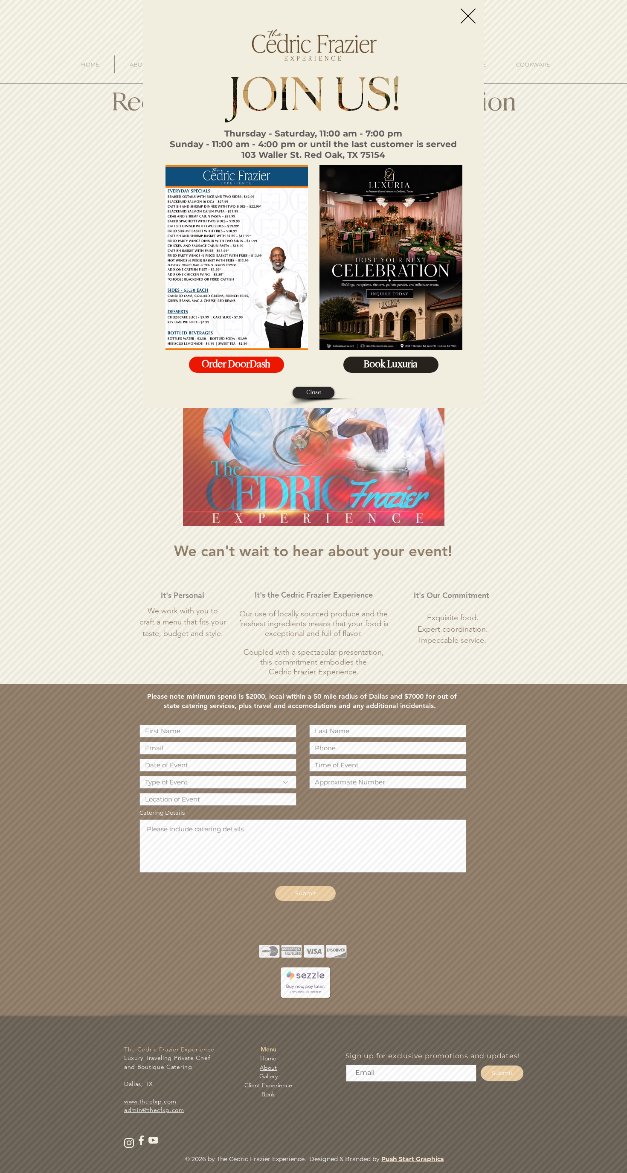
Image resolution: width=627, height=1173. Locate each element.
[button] (468, 16)
